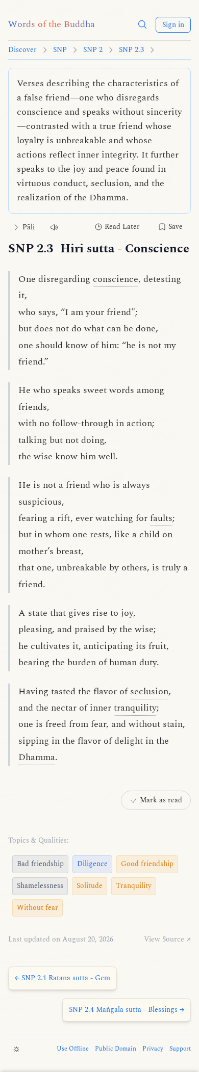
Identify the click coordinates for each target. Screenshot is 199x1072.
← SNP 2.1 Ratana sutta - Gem (62, 978)
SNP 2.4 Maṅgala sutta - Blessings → (126, 1009)
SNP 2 (93, 50)
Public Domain (115, 1049)
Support (180, 1049)
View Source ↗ (167, 939)
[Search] (142, 24)
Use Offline (73, 1049)
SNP (60, 50)
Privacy (152, 1049)
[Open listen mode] (54, 227)
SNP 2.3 (131, 50)
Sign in (173, 24)
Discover (22, 50)
